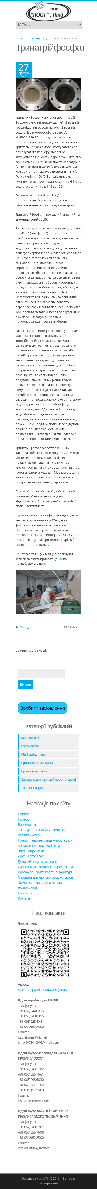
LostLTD (44, 1178)
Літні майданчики (33, 754)
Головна (23, 814)
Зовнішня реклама (31, 851)
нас (59, 559)
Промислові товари (34, 771)
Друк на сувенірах (30, 856)
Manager (26, 627)
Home (19, 38)
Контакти (24, 898)
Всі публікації (38, 38)
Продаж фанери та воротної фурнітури (45, 872)
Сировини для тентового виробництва (45, 866)
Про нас (23, 819)
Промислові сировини (37, 762)
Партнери (25, 893)
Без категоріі (30, 737)
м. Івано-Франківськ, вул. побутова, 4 (43, 989)
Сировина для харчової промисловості (48, 779)
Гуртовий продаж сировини (37, 861)
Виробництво (27, 824)
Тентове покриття (33, 787)
